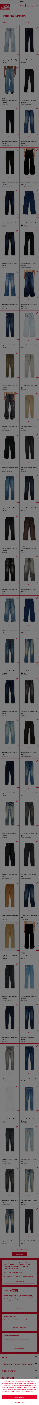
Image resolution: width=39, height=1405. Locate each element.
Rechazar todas (19, 1402)
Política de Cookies (26, 1391)
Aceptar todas (19, 1397)
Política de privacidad (13, 1391)
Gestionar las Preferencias (25, 1389)
